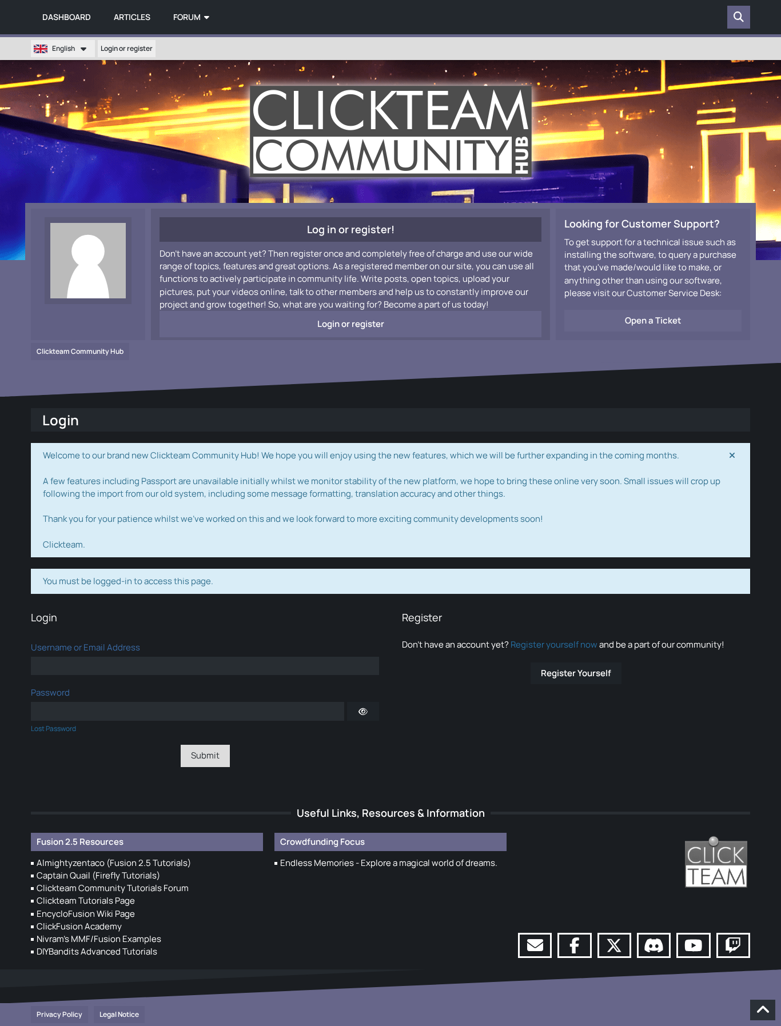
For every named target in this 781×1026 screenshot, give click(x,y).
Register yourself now (554, 644)
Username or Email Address (85, 647)
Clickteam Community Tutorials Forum (113, 888)
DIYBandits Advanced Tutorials (97, 951)
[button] (63, 48)
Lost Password (53, 728)
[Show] (363, 711)
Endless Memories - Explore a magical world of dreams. (388, 863)
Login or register (127, 48)
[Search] (738, 17)
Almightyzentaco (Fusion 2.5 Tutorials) (114, 863)
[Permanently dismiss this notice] (732, 455)
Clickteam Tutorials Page (86, 901)
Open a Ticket (653, 320)
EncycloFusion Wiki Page (86, 914)
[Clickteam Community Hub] (390, 131)
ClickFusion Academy (79, 926)
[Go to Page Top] (762, 1010)
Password (50, 692)
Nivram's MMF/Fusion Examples (99, 939)
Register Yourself (576, 673)
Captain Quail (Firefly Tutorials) (98, 875)
